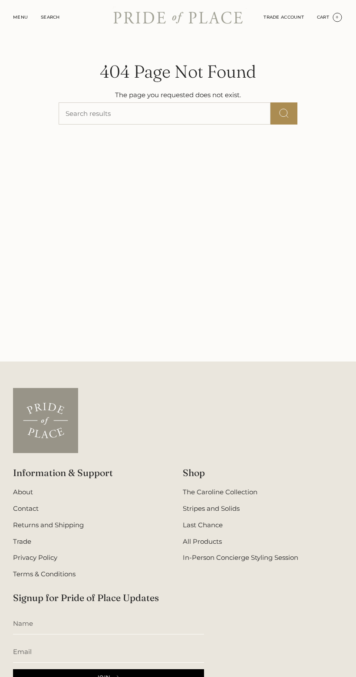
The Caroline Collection (220, 492)
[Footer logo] (45, 420)
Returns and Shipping (48, 525)
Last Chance (203, 525)
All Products (202, 541)
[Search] (283, 113)
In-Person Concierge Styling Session (240, 557)
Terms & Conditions (44, 574)
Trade (22, 541)
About (23, 492)
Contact (26, 508)
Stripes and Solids (211, 508)
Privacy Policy (35, 557)
